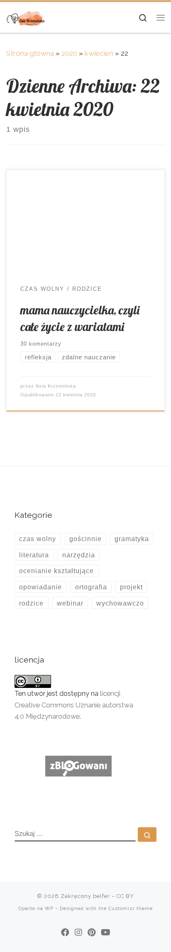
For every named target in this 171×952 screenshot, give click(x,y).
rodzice (31, 603)
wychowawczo (120, 603)
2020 (69, 53)
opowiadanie (40, 587)
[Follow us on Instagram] (78, 932)
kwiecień (99, 53)
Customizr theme (130, 908)
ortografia (91, 587)
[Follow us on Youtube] (105, 932)
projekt (131, 587)
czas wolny (37, 538)
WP (49, 908)
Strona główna (30, 53)
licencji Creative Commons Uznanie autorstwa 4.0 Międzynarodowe (74, 705)
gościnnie (85, 538)
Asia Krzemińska (56, 385)
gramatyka (132, 538)
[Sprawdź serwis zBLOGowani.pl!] (78, 765)
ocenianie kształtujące (56, 570)
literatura (34, 555)
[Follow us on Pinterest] (91, 932)
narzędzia (78, 555)
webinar (70, 603)
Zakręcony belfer (85, 896)
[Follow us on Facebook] (65, 932)
